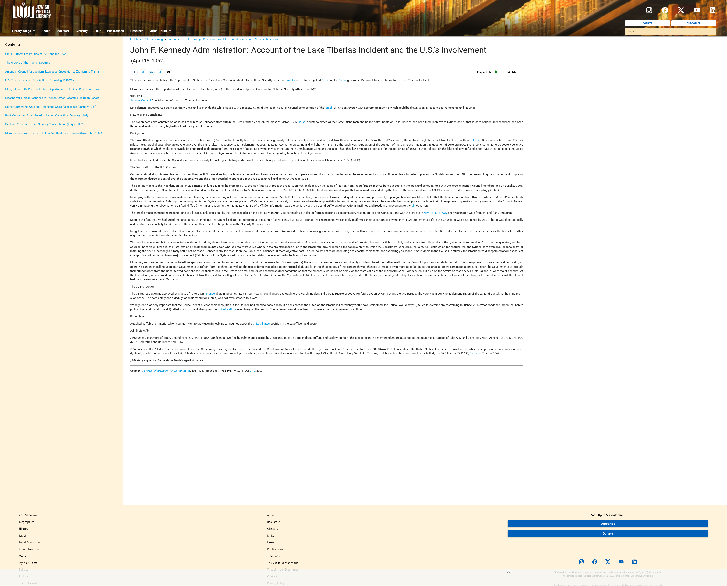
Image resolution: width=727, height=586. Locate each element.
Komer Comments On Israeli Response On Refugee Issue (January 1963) (50, 106)
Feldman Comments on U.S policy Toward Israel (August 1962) (44, 124)
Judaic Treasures (29, 549)
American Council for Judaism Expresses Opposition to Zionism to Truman (52, 71)
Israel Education (29, 542)
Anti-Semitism (28, 515)
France (210, 293)
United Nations (227, 309)
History (23, 529)
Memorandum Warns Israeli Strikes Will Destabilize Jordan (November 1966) (53, 133)
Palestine (475, 353)
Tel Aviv (442, 213)
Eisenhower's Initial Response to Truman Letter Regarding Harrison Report (52, 98)
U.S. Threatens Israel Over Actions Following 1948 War (39, 80)
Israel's (290, 80)
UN (413, 205)
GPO (252, 370)
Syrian (342, 80)
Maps (22, 556)
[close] (508, 571)
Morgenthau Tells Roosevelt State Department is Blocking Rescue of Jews (52, 89)
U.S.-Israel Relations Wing (146, 39)
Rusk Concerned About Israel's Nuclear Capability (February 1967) (46, 115)
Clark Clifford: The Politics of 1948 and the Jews (35, 54)
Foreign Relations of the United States (166, 370)
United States (261, 323)
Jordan (476, 140)
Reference (174, 39)
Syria (325, 80)
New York (430, 213)
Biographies (26, 522)
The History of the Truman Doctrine (27, 62)
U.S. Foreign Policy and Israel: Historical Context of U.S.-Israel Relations (232, 39)
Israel (302, 122)
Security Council (140, 100)
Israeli (329, 107)
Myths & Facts (28, 563)
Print (514, 72)
